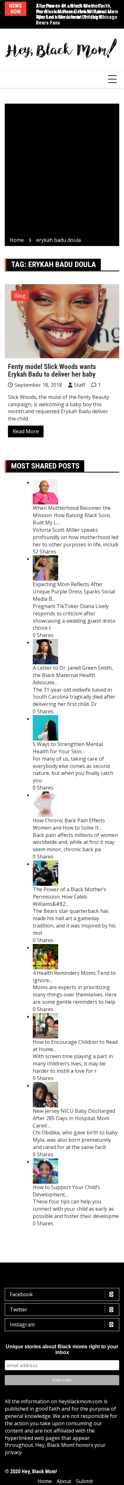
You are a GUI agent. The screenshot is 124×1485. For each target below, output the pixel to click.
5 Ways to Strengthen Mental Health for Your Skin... (68, 748)
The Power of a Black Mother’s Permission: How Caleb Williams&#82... (69, 896)
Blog (19, 295)
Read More (26, 431)
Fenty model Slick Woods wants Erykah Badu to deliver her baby (52, 370)
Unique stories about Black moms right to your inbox (62, 1349)
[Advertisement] (62, 171)
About (64, 1481)
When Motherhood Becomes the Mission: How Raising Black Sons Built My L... (72, 515)
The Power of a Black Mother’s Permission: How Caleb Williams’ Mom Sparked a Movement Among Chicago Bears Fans (77, 14)
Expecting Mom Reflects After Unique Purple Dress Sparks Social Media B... (74, 591)
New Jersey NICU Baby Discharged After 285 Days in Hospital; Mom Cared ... (74, 1118)
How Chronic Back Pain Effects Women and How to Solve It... (69, 824)
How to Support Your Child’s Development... (66, 1191)
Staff (79, 384)
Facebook (21, 1294)
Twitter (18, 1309)
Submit (84, 1481)
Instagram (22, 1324)
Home (45, 1481)
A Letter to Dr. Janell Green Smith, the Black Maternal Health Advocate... (73, 675)
